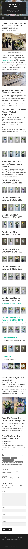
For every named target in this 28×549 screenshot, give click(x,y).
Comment (4, 491)
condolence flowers (8, 460)
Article (6, 455)
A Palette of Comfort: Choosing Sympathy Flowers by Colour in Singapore (13, 471)
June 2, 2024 (5, 30)
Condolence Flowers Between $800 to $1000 (12, 318)
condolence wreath (8, 462)
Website (4, 521)
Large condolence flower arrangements (11, 303)
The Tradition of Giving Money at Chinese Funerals (14, 477)
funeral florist (19, 462)
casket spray (6, 457)
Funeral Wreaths (9, 337)
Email (3, 514)
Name (3, 507)
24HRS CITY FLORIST (14, 5)
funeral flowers (7, 464)
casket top (14, 457)
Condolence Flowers (12, 455)
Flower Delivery (19, 455)
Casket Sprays (8, 356)
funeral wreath (18, 464)
